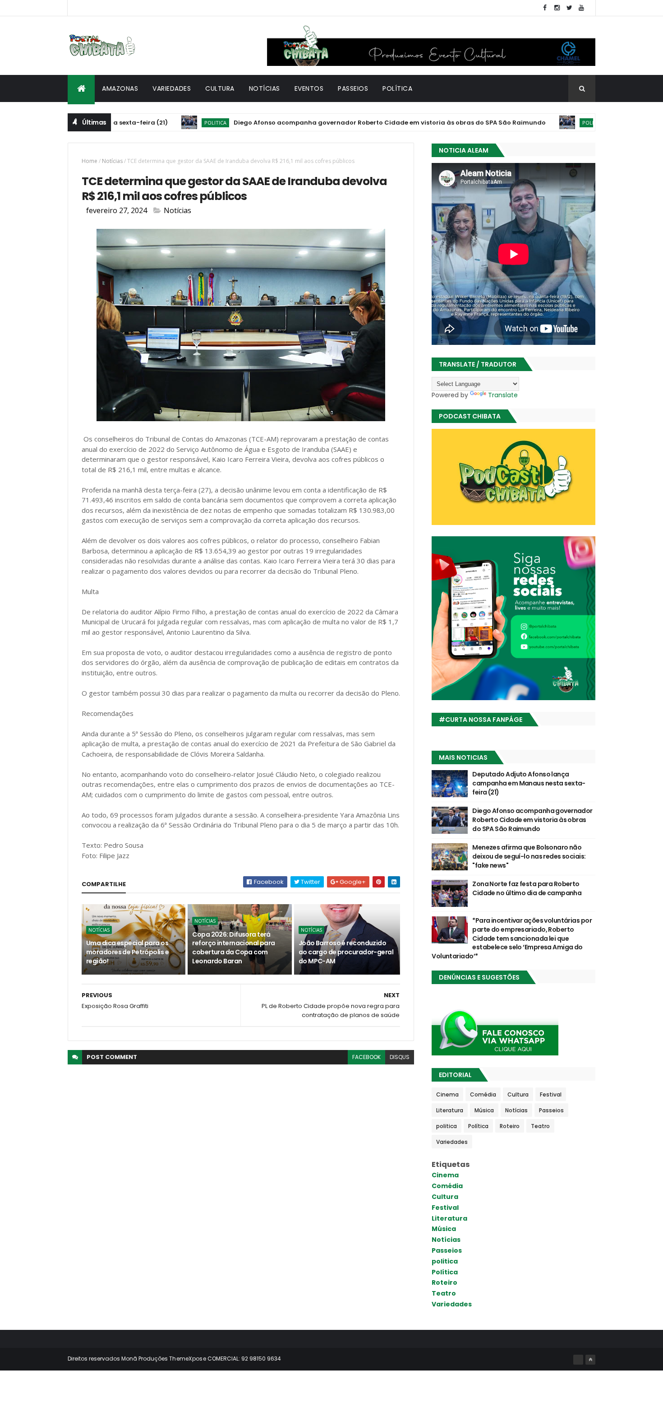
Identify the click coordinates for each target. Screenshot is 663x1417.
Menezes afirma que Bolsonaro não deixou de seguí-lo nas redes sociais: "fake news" (528, 856)
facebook (366, 1057)
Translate (503, 395)
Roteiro (510, 1126)
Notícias (264, 88)
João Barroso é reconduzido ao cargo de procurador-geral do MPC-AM (346, 951)
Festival (551, 1094)
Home (89, 161)
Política (397, 88)
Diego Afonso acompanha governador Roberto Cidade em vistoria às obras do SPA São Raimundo (347, 122)
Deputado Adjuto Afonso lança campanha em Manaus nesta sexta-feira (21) (528, 783)
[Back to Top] (590, 1360)
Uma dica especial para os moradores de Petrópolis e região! (127, 951)
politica (173, 122)
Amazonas (120, 88)
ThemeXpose (187, 1358)
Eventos (309, 88)
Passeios (353, 88)
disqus (400, 1057)
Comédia (483, 1094)
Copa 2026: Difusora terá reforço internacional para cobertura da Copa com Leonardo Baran (233, 948)
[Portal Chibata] (578, 1360)
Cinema (447, 1094)
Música (484, 1110)
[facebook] (545, 8)
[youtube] (581, 8)
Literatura (449, 1110)
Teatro (540, 1126)
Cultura (220, 88)
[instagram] (557, 8)
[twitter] (569, 8)
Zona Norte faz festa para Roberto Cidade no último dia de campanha (526, 888)
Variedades (171, 88)
